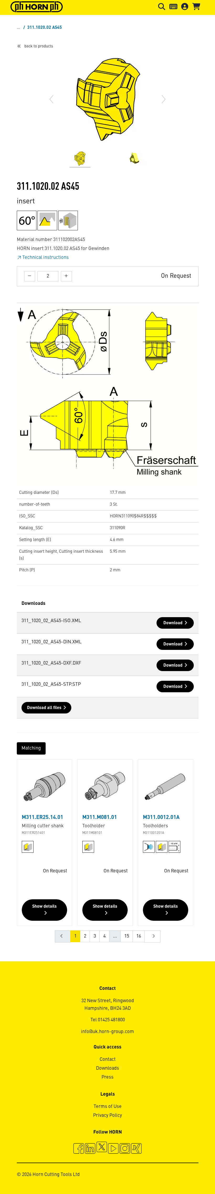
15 (126, 936)
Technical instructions (45, 257)
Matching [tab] (31, 748)
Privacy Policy (107, 1115)
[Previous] (51, 99)
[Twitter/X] (101, 1149)
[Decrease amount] (29, 276)
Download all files (44, 708)
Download (172, 623)
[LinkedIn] (90, 1149)
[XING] (136, 1149)
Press (107, 1077)
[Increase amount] (66, 276)
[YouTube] (113, 1149)
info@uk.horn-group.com (107, 1031)
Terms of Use (108, 1106)
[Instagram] (125, 1149)
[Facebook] (78, 1149)
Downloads (107, 1068)
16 (138, 936)
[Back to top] (191, 1176)
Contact (108, 1059)
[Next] (163, 99)
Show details (44, 907)
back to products (38, 46)
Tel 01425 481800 (107, 1020)
